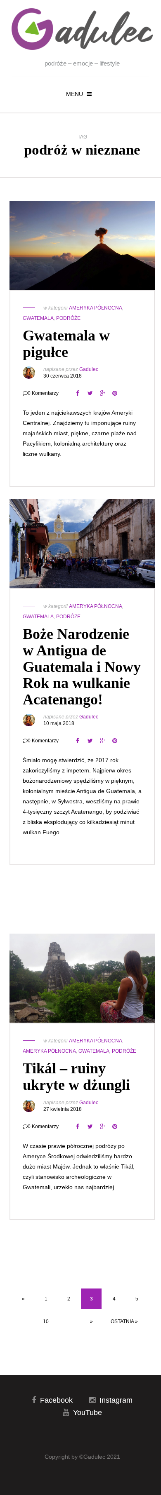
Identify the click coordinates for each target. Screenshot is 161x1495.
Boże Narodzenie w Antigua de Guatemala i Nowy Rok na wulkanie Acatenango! (82, 666)
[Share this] (77, 393)
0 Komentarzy (43, 393)
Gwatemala (38, 318)
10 (46, 1321)
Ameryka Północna (95, 308)
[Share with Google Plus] (102, 393)
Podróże (68, 318)
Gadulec (88, 369)
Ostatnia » (124, 1321)
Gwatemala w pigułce (66, 343)
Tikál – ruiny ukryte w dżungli (76, 1076)
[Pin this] (115, 393)
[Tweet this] (90, 393)
